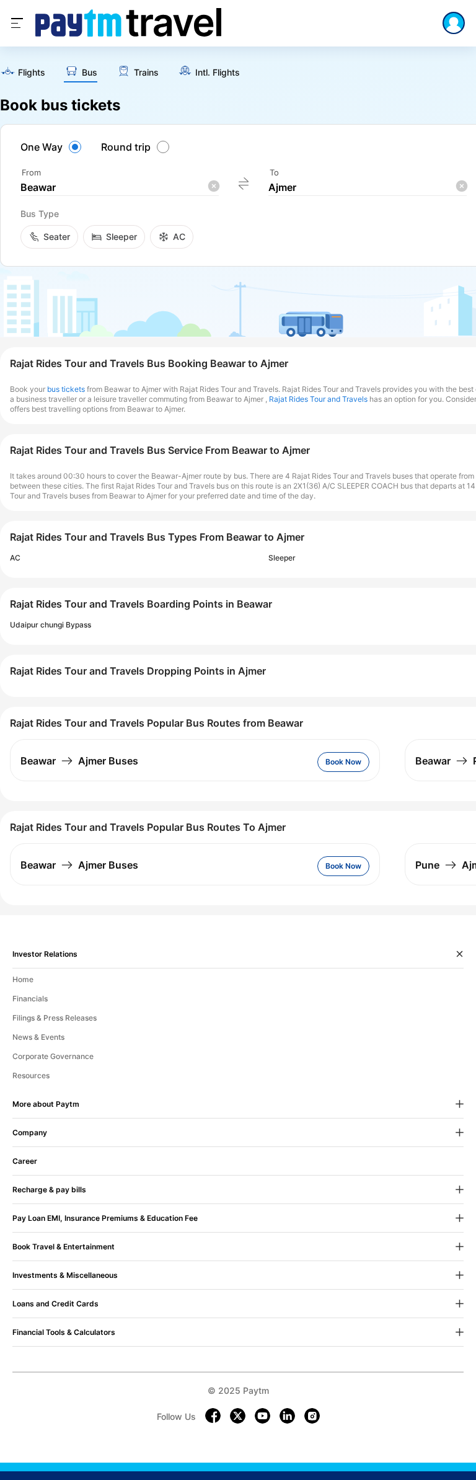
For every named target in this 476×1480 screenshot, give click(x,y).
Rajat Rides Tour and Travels (318, 399)
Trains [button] (146, 73)
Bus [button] (89, 73)
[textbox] (119, 187)
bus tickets (66, 389)
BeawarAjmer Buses (79, 761)
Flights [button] (31, 73)
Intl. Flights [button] (217, 73)
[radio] (52, 147)
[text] (22, 72)
